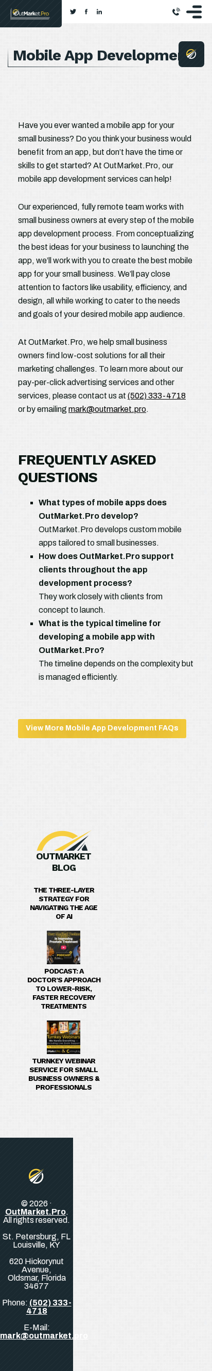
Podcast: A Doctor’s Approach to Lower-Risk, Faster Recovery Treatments (63, 988)
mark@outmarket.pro (107, 409)
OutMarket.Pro (35, 1211)
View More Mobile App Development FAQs (102, 728)
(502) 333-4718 (157, 395)
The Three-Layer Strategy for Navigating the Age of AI (63, 903)
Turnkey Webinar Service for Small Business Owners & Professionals (63, 1074)
